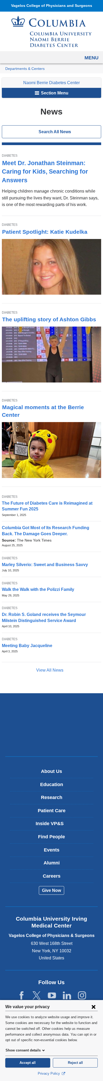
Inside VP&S (53, 825)
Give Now (51, 890)
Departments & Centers (25, 69)
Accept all (28, 1063)
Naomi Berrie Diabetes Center (51, 82)
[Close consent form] (93, 1006)
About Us (51, 771)
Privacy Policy (49, 1073)
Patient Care (51, 810)
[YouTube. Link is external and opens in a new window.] (52, 995)
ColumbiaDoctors (51, 741)
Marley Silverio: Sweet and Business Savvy (45, 564)
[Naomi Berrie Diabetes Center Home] (51, 31)
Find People (51, 836)
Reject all (75, 1063)
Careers (51, 876)
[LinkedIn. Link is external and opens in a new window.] (67, 995)
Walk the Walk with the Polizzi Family (38, 589)
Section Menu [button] (54, 93)
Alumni (52, 862)
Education (51, 784)
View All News (50, 670)
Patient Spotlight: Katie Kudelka (44, 232)
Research (51, 797)
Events (51, 850)
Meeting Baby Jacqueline (27, 645)
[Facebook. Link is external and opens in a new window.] (21, 995)
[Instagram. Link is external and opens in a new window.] (82, 995)
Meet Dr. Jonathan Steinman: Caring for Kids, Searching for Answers (45, 172)
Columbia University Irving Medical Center (51, 708)
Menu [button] (92, 57)
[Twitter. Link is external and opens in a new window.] (36, 995)
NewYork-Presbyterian (51, 725)
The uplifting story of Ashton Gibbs (49, 319)
